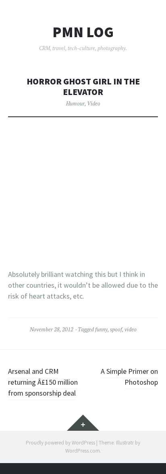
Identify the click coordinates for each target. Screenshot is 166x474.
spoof (116, 329)
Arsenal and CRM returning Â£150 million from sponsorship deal (43, 382)
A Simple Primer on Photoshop (129, 377)
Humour (75, 103)
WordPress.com (82, 450)
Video (93, 103)
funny (101, 329)
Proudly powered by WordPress (60, 442)
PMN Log (83, 32)
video (130, 329)
